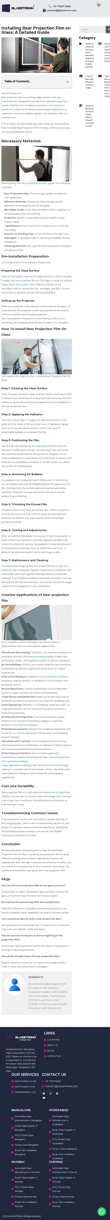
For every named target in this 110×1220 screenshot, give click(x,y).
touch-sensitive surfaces (53, 676)
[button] (98, 4)
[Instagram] (50, 1093)
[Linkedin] (57, 1093)
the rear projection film (44, 446)
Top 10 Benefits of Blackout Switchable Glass (91, 82)
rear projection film (25, 280)
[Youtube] (44, 1098)
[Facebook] (44, 1093)
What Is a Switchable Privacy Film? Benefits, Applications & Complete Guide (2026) (92, 55)
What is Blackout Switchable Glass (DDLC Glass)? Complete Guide (91, 115)
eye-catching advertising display (36, 656)
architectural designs (26, 725)
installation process (36, 183)
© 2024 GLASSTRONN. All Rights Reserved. (22, 1216)
